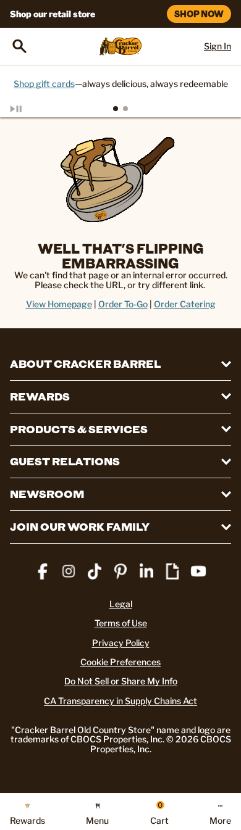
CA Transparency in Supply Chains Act (120, 700)
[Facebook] (43, 571)
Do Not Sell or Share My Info (120, 681)
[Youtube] (198, 571)
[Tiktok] (95, 571)
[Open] (20, 46)
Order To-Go (123, 304)
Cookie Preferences (120, 661)
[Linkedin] (146, 571)
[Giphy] (172, 571)
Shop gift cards (44, 83)
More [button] (220, 820)
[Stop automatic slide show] (29, 108)
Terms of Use (121, 623)
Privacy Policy (121, 642)
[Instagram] (69, 571)
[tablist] (120, 108)
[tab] (115, 108)
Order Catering (185, 304)
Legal (120, 604)
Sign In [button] (217, 46)
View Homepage (59, 304)
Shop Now (199, 14)
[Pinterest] (120, 571)
